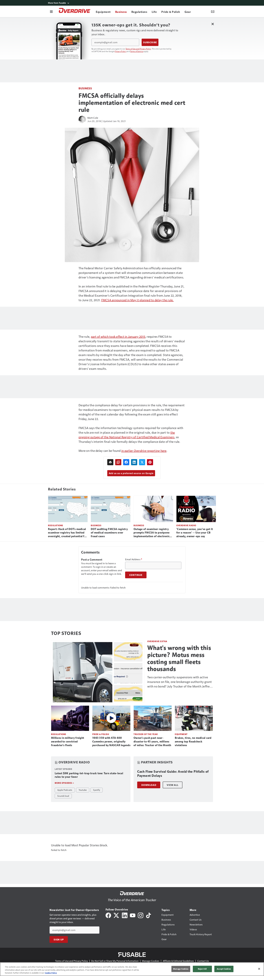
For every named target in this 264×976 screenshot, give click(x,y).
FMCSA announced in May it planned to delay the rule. (137, 300)
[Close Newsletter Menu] (213, 24)
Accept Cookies (224, 969)
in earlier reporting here (144, 451)
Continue (135, 574)
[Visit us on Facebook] (108, 915)
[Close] (259, 968)
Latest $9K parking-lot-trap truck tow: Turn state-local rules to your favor (89, 775)
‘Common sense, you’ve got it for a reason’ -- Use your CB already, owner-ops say (194, 532)
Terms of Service (136, 51)
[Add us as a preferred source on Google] (118, 462)
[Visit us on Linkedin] (124, 915)
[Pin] (150, 462)
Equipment (181, 734)
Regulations (55, 525)
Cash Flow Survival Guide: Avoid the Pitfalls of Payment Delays (173, 773)
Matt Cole (92, 117)
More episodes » (64, 783)
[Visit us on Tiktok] (148, 915)
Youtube (83, 789)
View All (172, 784)
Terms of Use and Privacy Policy (138, 49)
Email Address (133, 559)
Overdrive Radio (186, 525)
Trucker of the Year (146, 734)
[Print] (110, 462)
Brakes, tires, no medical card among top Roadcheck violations (193, 741)
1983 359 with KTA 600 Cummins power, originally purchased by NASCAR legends (111, 741)
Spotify (96, 789)
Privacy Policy (120, 51)
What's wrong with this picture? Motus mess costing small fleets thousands (179, 658)
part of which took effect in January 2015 (118, 336)
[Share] (126, 462)
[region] (132, 969)
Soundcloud (63, 795)
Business (85, 88)
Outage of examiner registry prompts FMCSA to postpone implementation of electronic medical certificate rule (152, 532)
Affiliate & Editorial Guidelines (178, 960)
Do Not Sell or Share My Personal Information (115, 960)
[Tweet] (142, 462)
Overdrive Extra (157, 641)
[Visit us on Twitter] (116, 915)
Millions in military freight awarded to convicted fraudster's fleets (67, 741)
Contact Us (203, 960)
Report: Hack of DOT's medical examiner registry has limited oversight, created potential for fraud (67, 532)
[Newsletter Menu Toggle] (213, 11)
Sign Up (59, 939)
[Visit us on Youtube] (132, 915)
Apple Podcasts (64, 789)
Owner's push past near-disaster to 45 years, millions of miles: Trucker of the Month (152, 741)
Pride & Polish (100, 734)
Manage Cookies (150, 960)
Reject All (202, 969)
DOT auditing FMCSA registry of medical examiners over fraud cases (109, 532)
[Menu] (51, 11)
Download (148, 784)
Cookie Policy (51, 973)
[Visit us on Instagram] (140, 915)
